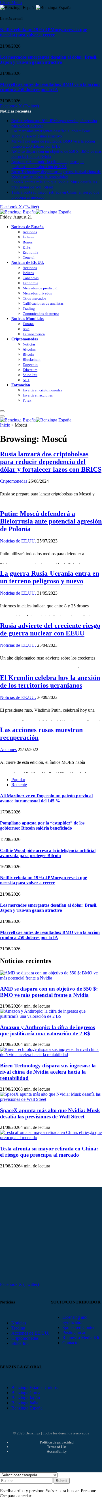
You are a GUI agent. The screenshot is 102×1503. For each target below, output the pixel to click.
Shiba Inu (30, 375)
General (29, 257)
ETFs (27, 247)
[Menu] (2, 411)
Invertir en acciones (38, 395)
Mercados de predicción (41, 288)
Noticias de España (27, 226)
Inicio (5, 425)
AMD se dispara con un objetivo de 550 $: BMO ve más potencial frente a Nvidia (49, 992)
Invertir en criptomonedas (42, 390)
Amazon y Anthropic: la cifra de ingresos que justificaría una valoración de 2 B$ (47, 1030)
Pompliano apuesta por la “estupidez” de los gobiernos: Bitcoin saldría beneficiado (42, 825)
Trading (29, 308)
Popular (18, 779)
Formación (20, 385)
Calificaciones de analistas (43, 303)
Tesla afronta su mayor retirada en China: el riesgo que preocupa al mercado (49, 1152)
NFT (26, 380)
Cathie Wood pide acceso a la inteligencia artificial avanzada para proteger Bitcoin (47, 853)
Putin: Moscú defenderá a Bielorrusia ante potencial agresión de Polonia (51, 521)
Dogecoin (30, 364)
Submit (61, 1481)
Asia (26, 329)
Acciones (30, 232)
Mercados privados (37, 293)
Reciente (19, 784)
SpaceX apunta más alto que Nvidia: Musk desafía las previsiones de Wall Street (50, 1113)
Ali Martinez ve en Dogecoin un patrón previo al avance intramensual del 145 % (46, 798)
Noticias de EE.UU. (27, 262)
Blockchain (32, 359)
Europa (28, 324)
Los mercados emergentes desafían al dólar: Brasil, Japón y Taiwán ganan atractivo (48, 60)
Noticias (29, 344)
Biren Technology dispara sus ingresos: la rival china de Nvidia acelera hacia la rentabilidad (48, 1072)
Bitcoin (28, 354)
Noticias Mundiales (27, 318)
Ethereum (30, 370)
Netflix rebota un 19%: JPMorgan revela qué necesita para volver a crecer (43, 32)
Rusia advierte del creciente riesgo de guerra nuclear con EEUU (50, 629)
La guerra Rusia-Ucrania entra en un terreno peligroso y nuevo (49, 577)
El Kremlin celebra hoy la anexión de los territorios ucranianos (50, 681)
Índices (28, 237)
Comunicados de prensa (41, 313)
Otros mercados (34, 298)
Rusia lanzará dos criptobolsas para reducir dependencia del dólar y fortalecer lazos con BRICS (50, 461)
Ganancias (31, 278)
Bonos (28, 242)
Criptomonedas (24, 339)
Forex (27, 400)
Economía (30, 252)
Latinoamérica (34, 334)
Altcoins (29, 349)
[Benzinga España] (35, 211)
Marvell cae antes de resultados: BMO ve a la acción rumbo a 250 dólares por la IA (50, 87)
